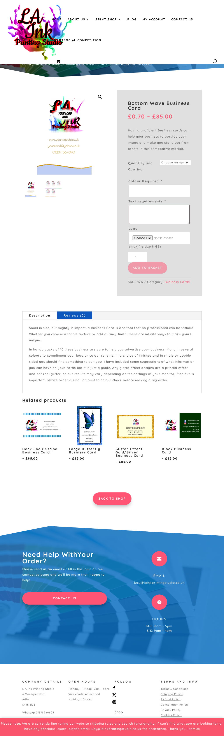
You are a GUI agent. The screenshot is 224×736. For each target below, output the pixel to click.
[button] (100, 97)
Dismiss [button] (193, 729)
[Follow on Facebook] (133, 688)
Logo (133, 228)
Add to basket (147, 268)
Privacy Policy (171, 709)
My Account (154, 19)
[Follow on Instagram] (133, 702)
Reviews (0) (75, 315)
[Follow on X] (133, 695)
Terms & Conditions (174, 688)
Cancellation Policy (174, 704)
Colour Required (145, 181)
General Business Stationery (56, 64)
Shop (119, 712)
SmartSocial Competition (77, 40)
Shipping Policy (172, 694)
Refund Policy (170, 699)
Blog (132, 19)
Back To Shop (112, 499)
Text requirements (147, 201)
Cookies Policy (171, 715)
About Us (76, 19)
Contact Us (182, 19)
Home (57, 19)
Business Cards (93, 64)
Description (39, 315)
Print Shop (106, 19)
